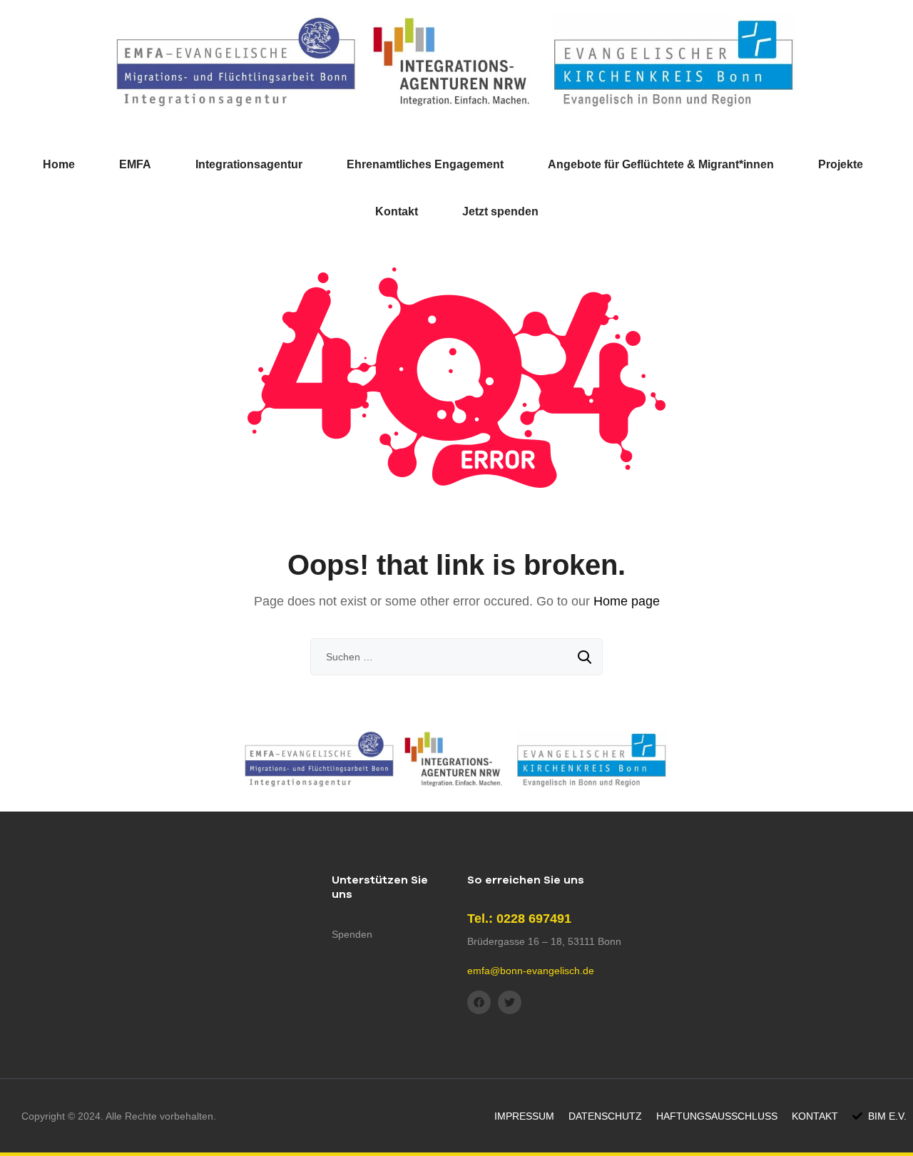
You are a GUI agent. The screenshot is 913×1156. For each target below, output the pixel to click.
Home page (626, 601)
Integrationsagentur (248, 164)
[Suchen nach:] (456, 657)
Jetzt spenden (500, 211)
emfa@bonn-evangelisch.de (530, 970)
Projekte (840, 164)
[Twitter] (509, 1002)
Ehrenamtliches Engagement (425, 164)
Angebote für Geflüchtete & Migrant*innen (661, 164)
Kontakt (396, 211)
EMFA (135, 164)
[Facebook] (479, 1002)
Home (59, 164)
